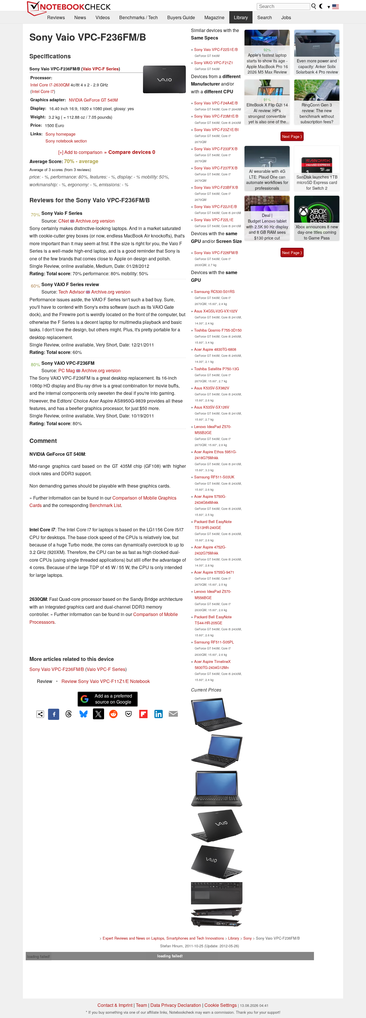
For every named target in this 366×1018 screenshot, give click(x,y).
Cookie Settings (220, 1005)
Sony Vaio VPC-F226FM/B (216, 252)
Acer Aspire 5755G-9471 (214, 572)
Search (264, 17)
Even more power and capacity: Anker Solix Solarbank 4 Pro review (317, 66)
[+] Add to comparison (80, 152)
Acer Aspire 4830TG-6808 (215, 349)
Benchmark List (105, 505)
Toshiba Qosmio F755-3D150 (218, 330)
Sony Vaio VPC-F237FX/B (216, 168)
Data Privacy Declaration (175, 1005)
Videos (103, 17)
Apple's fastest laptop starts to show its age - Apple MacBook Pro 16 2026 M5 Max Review (267, 63)
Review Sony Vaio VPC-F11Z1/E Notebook (105, 681)
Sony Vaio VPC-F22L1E (214, 219)
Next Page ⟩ (292, 136)
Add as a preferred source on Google (113, 698)
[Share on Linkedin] (158, 713)
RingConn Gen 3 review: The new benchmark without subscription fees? (317, 113)
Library (241, 17)
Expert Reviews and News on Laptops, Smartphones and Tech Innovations (163, 938)
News (80, 17)
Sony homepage (60, 134)
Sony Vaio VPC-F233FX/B (216, 148)
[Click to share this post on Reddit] (113, 713)
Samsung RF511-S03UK (214, 477)
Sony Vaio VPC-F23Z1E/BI (216, 129)
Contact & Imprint (115, 1005)
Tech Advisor (71, 291)
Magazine (214, 17)
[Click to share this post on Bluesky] (83, 714)
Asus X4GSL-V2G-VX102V (216, 311)
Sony (247, 938)
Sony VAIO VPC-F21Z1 (213, 62)
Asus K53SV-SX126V (211, 407)
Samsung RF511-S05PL (214, 642)
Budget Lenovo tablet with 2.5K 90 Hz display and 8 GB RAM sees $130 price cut (267, 229)
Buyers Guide (181, 17)
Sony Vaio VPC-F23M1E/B (216, 116)
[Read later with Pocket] (128, 713)
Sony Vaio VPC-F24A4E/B (216, 103)
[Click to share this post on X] (98, 713)
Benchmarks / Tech (138, 17)
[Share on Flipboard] (143, 713)
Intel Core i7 (43, 91)
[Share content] (40, 714)
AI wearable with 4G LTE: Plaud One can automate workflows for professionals (267, 180)
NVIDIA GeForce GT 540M (93, 100)
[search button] (314, 6)
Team (141, 1005)
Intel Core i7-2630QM (49, 85)
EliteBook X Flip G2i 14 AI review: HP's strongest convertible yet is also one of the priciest (267, 113)
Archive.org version (95, 220)
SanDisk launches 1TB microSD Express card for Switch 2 (317, 182)
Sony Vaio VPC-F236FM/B (56, 669)
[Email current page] (173, 714)
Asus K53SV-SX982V (211, 388)
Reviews (56, 17)
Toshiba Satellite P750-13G (216, 368)
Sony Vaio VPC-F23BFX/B (216, 187)
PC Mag (66, 370)
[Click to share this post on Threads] (68, 714)
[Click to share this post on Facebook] (53, 714)
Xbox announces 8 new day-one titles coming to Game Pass (317, 232)
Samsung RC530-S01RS (214, 291)
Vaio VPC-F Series (101, 69)
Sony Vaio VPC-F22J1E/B (215, 206)
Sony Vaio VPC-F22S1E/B (216, 49)
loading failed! (38, 956)
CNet (63, 220)
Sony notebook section (66, 141)
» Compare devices (129, 151)
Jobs (286, 17)
